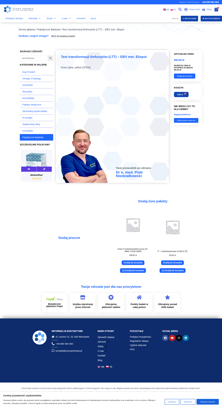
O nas (65, 18)
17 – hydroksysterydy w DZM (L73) (173, 251)
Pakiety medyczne (31, 104)
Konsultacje (28, 98)
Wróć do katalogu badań (63, 36)
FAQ (132, 349)
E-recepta (27, 117)
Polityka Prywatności (140, 337)
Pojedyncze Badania (48, 29)
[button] (180, 9)
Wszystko (27, 91)
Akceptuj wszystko (207, 402)
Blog (93, 18)
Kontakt (81, 18)
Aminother (27, 85)
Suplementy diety (31, 124)
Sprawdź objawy (14, 18)
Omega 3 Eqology (31, 78)
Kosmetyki (27, 131)
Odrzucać (188, 402)
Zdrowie (33, 18)
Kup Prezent (28, 72)
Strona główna (26, 29)
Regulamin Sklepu (139, 341)
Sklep (50, 18)
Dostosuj (171, 402)
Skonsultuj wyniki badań (34, 111)
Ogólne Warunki (138, 345)
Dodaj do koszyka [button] (133, 262)
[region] (111, 399)
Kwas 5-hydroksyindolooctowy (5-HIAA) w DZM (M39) (133, 250)
